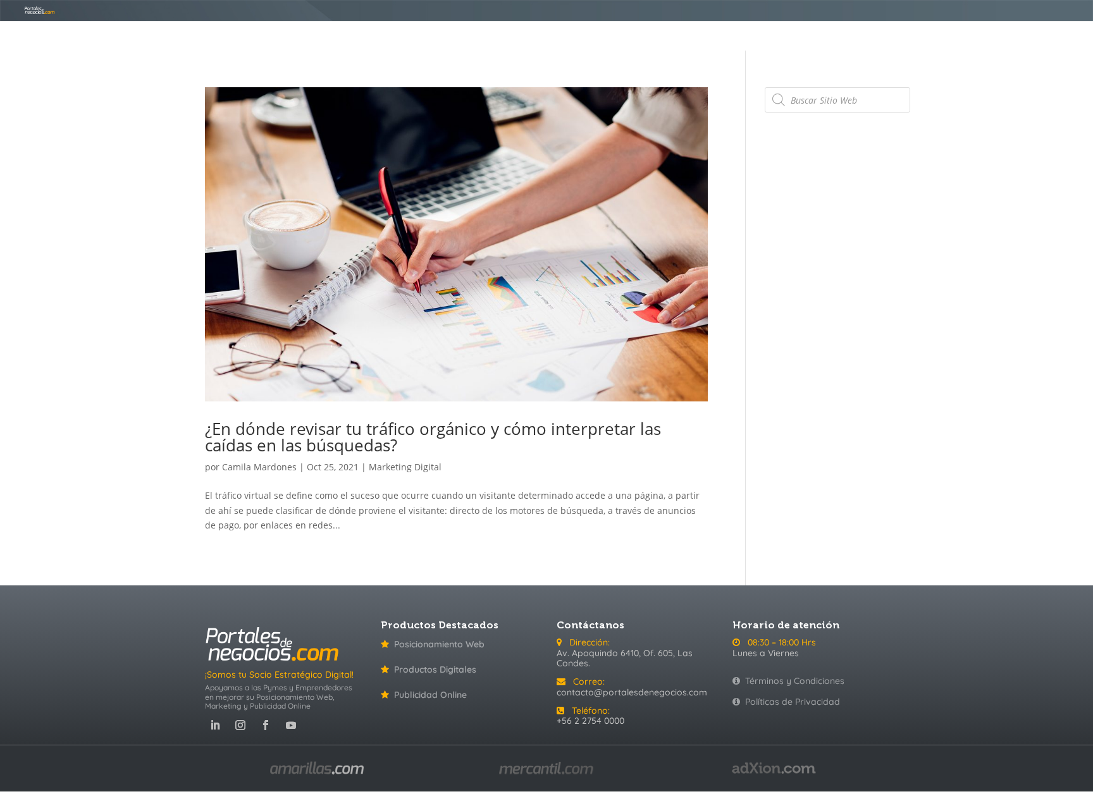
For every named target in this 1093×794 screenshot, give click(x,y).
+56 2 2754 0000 (590, 720)
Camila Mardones (259, 467)
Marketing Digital (405, 467)
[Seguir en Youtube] (291, 725)
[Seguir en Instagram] (240, 725)
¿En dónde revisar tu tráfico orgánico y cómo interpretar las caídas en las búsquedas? (433, 436)
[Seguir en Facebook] (266, 725)
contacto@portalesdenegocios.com (632, 692)
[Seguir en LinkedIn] (215, 725)
